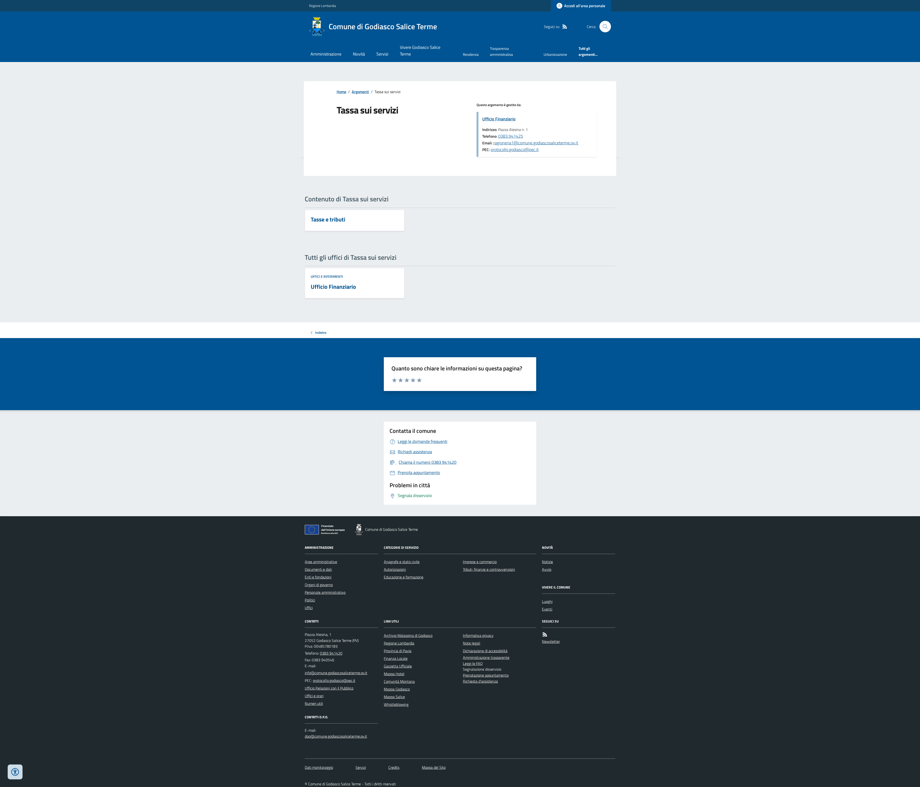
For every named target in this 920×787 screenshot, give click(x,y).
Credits (393, 767)
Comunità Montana (399, 681)
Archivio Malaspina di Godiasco (408, 635)
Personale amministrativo (325, 592)
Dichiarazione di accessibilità (485, 651)
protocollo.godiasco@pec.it (515, 149)
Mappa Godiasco (397, 689)
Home (341, 92)
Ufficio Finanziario (499, 119)
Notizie (547, 562)
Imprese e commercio (480, 562)
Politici (310, 600)
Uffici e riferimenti (327, 276)
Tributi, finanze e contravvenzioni (489, 569)
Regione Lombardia (322, 5)
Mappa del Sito (434, 767)
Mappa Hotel (394, 674)
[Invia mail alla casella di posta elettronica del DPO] (336, 736)
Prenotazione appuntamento (486, 675)
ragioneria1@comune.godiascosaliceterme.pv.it (535, 143)
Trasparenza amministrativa (501, 51)
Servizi (382, 54)
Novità (359, 54)
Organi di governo (319, 585)
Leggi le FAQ (473, 663)
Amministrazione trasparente (486, 657)
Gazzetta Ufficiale (398, 666)
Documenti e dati (318, 569)
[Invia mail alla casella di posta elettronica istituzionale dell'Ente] (336, 673)
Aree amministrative (321, 562)
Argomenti (360, 92)
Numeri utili (314, 703)
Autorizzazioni (395, 569)
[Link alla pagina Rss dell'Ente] (545, 635)
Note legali (471, 643)
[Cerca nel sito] (603, 26)
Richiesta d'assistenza (480, 681)
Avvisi (546, 569)
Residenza (471, 54)
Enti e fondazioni (318, 577)
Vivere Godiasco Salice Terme (420, 50)
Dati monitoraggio (319, 767)
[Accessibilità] (15, 772)
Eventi (547, 609)
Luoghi (547, 601)
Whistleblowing (396, 704)
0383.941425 (510, 136)
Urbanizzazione (555, 54)
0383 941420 (331, 653)
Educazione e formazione (403, 577)
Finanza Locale (396, 658)
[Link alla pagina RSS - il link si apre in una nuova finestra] (565, 27)
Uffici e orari (314, 696)
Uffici (309, 608)
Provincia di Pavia (397, 651)
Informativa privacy (478, 635)
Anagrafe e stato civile (402, 562)
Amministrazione (325, 54)
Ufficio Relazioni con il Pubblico (329, 688)
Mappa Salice (394, 697)
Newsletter (551, 641)
